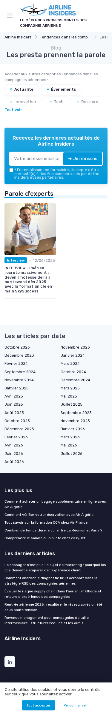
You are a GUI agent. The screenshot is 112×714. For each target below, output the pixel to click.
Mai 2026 (69, 445)
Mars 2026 (70, 437)
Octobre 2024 (73, 372)
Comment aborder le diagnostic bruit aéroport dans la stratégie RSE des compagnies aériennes (50, 580)
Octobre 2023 (17, 347)
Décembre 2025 (19, 429)
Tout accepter (38, 705)
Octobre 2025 (17, 421)
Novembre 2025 (75, 421)
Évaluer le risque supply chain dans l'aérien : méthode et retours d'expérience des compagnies (52, 594)
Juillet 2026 (71, 453)
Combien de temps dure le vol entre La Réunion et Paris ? (53, 530)
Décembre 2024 (75, 380)
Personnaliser (75, 705)
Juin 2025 (13, 404)
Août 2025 (14, 412)
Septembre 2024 (20, 372)
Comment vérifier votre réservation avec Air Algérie (48, 515)
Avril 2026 (13, 445)
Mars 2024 (70, 363)
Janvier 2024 (73, 355)
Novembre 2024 (19, 380)
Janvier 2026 (73, 429)
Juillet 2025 (71, 404)
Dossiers (87, 101)
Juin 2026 (13, 453)
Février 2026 (16, 437)
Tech (56, 101)
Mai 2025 (69, 396)
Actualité (21, 89)
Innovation (23, 101)
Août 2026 (14, 461)
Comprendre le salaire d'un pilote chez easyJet (44, 538)
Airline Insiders (18, 37)
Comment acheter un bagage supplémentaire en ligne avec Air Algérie (55, 504)
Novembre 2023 (75, 347)
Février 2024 (16, 363)
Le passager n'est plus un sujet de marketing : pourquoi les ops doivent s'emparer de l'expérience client (55, 567)
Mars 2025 (70, 388)
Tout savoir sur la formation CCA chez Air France (46, 522)
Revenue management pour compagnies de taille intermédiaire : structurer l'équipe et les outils (46, 620)
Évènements (61, 89)
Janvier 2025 (16, 388)
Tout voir (13, 109)
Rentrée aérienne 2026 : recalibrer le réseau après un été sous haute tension (53, 607)
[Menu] (11, 16)
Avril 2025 (13, 396)
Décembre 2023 (19, 355)
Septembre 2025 (76, 412)
